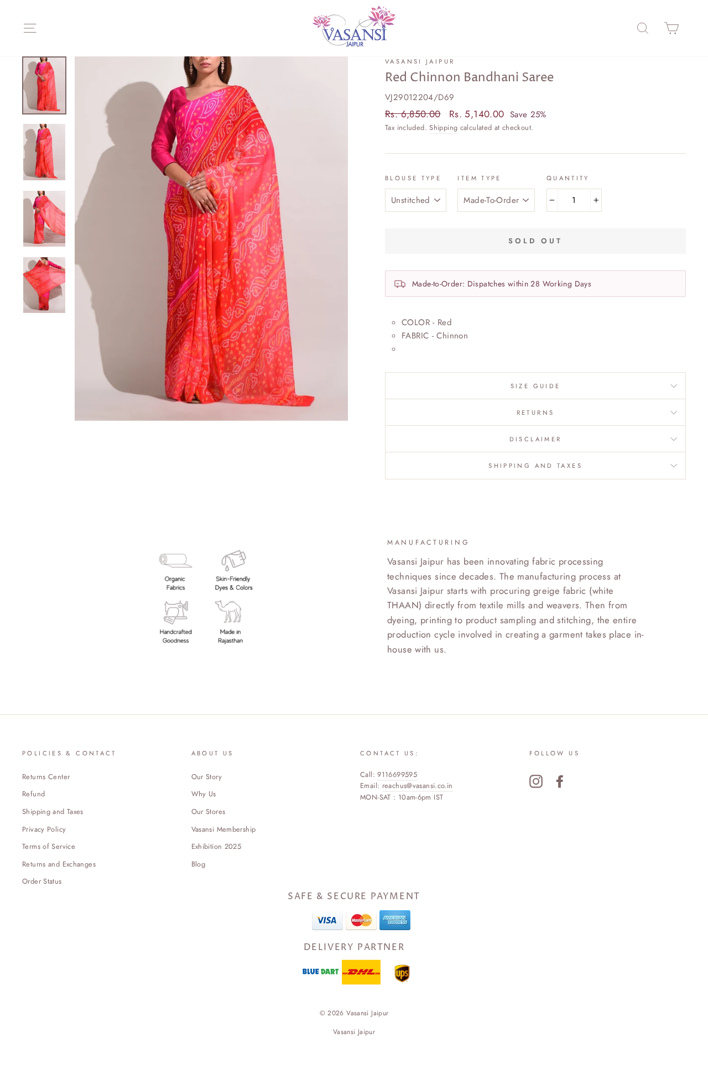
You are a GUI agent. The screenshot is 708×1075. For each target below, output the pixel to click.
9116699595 (397, 774)
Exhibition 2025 (216, 846)
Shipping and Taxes (535, 465)
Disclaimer (535, 439)
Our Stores (208, 811)
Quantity (568, 178)
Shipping (443, 127)
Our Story (206, 776)
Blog (198, 864)
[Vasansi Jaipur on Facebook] (559, 781)
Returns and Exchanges (59, 864)
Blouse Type (413, 178)
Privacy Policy (44, 829)
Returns (536, 412)
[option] (211, 238)
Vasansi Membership (223, 829)
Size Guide (536, 386)
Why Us (203, 794)
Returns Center (46, 776)
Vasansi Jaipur (420, 61)
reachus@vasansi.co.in (417, 785)
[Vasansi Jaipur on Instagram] (536, 781)
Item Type (479, 178)
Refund (33, 794)
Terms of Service (48, 846)
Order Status (42, 881)
